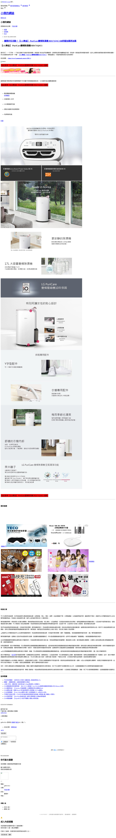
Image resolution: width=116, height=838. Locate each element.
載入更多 (3, 733)
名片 (5, 33)
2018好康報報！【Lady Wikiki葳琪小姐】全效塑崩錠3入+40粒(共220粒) (25, 692)
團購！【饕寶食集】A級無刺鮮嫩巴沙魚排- (17, 682)
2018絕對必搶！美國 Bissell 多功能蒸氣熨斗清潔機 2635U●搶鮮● (23, 690)
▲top (2, 730)
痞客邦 (13, 722)
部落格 (6, 31)
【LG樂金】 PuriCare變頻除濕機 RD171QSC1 (33, 54)
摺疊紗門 (3, 546)
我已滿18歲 (4, 834)
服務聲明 (74, 814)
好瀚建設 (7, 95)
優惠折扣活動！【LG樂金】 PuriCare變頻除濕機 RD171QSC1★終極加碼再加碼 (40, 41)
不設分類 (14, 26)
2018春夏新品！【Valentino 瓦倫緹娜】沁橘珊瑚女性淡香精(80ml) (23, 688)
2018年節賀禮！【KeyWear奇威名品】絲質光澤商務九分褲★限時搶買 (25, 696)
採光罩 (14, 655)
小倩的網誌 (7, 13)
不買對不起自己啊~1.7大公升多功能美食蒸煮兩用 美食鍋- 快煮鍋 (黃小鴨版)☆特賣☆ (29, 694)
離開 (10, 834)
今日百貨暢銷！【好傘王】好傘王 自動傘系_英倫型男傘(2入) (22, 680)
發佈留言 (3, 743)
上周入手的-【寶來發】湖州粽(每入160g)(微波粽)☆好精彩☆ (22, 684)
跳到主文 (3, 18)
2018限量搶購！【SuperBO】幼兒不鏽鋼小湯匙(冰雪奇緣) (21, 698)
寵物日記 (14, 727)
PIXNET (45, 814)
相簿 (5, 29)
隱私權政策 (67, 814)
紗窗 (2, 121)
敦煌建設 (91, 561)
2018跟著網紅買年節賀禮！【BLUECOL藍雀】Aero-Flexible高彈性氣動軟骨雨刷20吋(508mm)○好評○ (34, 686)
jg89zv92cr (4, 712)
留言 (17, 722)
